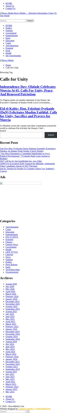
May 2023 (10, 379)
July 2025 (10, 314)
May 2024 (10, 349)
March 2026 (11, 294)
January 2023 (11, 389)
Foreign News (12, 244)
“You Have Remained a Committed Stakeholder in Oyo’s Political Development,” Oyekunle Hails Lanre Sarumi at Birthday (25, 156)
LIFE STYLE (12, 252)
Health (8, 53)
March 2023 (11, 384)
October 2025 (12, 306)
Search (3, 131)
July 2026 (10, 286)
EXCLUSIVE (12, 237)
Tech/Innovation (13, 269)
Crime (8, 43)
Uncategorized (12, 272)
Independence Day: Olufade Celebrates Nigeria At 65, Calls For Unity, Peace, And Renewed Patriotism (28, 90)
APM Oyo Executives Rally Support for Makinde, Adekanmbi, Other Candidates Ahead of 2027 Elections (27, 164)
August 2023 (11, 372)
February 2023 (12, 387)
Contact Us (10, 8)
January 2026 (11, 299)
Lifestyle (9, 254)
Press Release (11, 264)
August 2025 (11, 311)
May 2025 (10, 319)
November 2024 (13, 334)
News (8, 257)
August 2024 (11, 341)
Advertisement (12, 45)
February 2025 (12, 326)
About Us (10, 6)
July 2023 (10, 374)
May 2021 (10, 392)
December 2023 (13, 361)
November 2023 (13, 364)
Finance (9, 242)
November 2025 (13, 304)
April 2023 (10, 382)
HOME (9, 3)
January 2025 (11, 329)
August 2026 (11, 284)
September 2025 (13, 309)
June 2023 (10, 377)
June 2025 (10, 316)
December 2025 (13, 301)
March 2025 (11, 324)
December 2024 (13, 331)
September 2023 (13, 369)
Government (11, 33)
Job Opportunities (13, 55)
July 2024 (10, 344)
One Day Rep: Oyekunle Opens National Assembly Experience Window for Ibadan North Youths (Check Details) (28, 149)
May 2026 (10, 289)
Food (8, 50)
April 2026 (10, 291)
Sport (8, 38)
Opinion (9, 30)
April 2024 (10, 351)
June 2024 (10, 346)
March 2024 (11, 354)
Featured (9, 48)
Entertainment (12, 35)
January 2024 (11, 359)
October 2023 (12, 367)
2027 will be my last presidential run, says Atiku (21, 161)
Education (10, 40)
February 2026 (12, 296)
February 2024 (12, 356)
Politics (9, 28)
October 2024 (12, 336)
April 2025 (10, 321)
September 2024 (13, 339)
